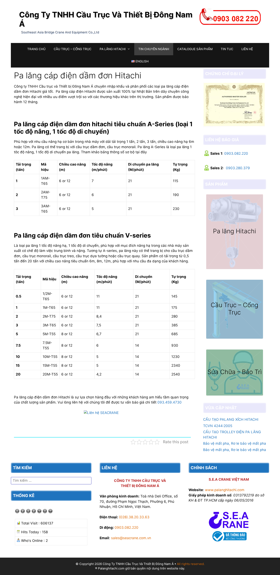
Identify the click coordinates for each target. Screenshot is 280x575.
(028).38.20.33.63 (134, 517)
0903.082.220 (236, 153)
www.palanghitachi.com (224, 490)
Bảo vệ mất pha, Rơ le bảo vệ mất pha (234, 443)
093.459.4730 (169, 402)
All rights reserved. (191, 564)
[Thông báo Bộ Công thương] (228, 542)
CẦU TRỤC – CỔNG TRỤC (72, 49)
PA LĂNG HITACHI (113, 49)
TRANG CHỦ (36, 49)
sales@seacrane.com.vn (131, 538)
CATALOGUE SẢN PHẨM (195, 49)
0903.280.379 (238, 168)
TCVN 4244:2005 (217, 426)
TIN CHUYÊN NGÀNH (153, 49)
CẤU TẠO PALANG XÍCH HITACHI (230, 419)
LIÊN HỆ (247, 49)
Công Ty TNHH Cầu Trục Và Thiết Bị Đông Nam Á (105, 19)
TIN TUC (227, 49)
